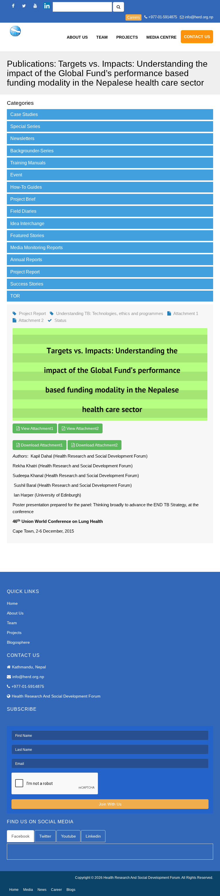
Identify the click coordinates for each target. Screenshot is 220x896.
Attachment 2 (31, 320)
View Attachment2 (82, 428)
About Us (77, 37)
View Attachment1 (36, 428)
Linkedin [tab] (93, 836)
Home (12, 603)
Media (28, 890)
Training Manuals (28, 162)
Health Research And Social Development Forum (56, 696)
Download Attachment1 (41, 445)
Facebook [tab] (20, 836)
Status (60, 320)
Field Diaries (23, 211)
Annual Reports (26, 259)
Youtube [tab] (68, 836)
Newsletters (22, 138)
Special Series (25, 126)
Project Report (25, 271)
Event (16, 174)
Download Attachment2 (96, 445)
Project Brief (22, 199)
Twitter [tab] (45, 836)
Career (56, 890)
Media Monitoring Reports (36, 247)
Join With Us (110, 804)
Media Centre (161, 37)
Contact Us (197, 36)
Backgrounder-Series (32, 150)
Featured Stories (27, 235)
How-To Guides (26, 187)
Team (102, 37)
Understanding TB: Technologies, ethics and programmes (109, 313)
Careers (133, 17)
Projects (127, 37)
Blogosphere (18, 642)
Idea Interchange (27, 223)
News (42, 890)
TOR (15, 296)
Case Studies (24, 114)
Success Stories (26, 283)
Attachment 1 (185, 313)
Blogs (70, 890)
